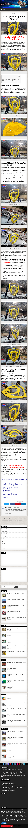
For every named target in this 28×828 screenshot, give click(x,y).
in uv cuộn (21, 816)
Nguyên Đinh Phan (11, 21)
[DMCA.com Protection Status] (3, 776)
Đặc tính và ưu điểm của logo (8, 80)
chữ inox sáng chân (10, 814)
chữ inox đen (18, 812)
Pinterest (18, 504)
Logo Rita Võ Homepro (7, 78)
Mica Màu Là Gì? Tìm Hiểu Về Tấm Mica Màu (16, 697)
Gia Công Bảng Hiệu (10, 483)
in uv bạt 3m (6, 818)
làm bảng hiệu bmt (18, 819)
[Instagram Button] (15, 764)
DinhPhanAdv (14, 773)
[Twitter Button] (3, 764)
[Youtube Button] (19, 764)
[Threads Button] (8, 764)
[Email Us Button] (24, 764)
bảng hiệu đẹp (10, 819)
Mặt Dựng (3, 541)
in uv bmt (12, 820)
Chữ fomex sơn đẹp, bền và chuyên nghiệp (16, 651)
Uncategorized (4, 546)
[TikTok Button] (22, 764)
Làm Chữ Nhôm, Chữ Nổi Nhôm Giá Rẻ (15, 605)
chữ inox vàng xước (12, 811)
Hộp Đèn (3, 536)
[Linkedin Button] (13, 764)
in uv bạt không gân (13, 818)
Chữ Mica (8, 487)
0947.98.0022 (6, 826)
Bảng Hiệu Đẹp (14, 484)
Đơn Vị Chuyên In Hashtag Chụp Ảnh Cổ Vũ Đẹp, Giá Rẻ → (15, 518)
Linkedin (24, 504)
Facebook (12, 504)
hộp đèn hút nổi (19, 815)
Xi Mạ (2, 548)
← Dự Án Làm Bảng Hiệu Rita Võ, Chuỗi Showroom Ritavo (12, 520)
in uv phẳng (15, 816)
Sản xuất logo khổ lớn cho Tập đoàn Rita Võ (11, 79)
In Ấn (2, 538)
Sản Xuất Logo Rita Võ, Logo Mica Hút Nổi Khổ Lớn (14, 17)
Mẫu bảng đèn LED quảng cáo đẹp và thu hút (16, 662)
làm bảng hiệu (22, 818)
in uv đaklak (17, 820)
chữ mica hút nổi (19, 814)
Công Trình (14, 13)
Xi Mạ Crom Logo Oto (7, 498)
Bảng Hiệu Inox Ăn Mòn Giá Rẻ (13, 611)
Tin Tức (3, 543)
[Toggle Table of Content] (18, 76)
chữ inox (12, 809)
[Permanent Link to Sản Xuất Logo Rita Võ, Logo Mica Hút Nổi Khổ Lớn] (14, 28)
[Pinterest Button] (10, 764)
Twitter (7, 504)
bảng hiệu (3, 819)
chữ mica (13, 815)
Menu (4, 9)
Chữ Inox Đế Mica (8, 494)
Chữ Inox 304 (7, 497)
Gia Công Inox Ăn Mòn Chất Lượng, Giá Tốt (16, 593)
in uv (11, 816)
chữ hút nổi (7, 815)
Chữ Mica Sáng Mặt (6, 490)
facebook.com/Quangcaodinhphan (14, 465)
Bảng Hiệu (3, 528)
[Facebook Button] (6, 764)
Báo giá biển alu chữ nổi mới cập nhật (15, 737)
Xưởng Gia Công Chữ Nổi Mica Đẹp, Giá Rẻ (16, 634)
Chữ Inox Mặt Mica (10, 493)
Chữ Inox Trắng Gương (7, 496)
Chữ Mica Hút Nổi (6, 491)
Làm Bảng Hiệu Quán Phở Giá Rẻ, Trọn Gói (16, 599)
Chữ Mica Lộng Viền (7, 488)
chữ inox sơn (18, 809)
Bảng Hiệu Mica (8, 485)
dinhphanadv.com (10, 462)
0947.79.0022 (11, 783)
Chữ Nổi (3, 531)
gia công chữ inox (5, 809)
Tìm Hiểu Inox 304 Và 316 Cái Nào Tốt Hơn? (16, 708)
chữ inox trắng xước (9, 812)
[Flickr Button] (17, 764)
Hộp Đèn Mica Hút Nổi (11, 668)
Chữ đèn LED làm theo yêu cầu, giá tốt (15, 749)
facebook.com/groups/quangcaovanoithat (15, 467)
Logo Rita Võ (14, 37)
